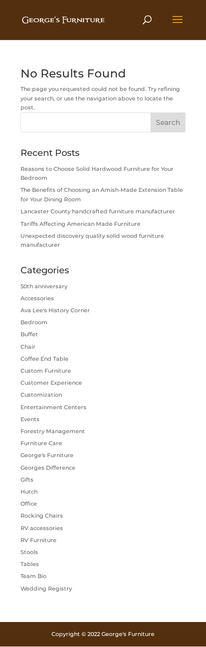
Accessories (37, 298)
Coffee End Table (44, 358)
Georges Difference (48, 467)
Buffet (29, 334)
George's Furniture (47, 455)
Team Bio (33, 576)
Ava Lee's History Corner (55, 310)
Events (30, 419)
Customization (41, 394)
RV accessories (41, 528)
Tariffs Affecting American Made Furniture (80, 223)
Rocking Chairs (41, 515)
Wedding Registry (46, 588)
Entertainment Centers (53, 407)
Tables (29, 564)
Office (28, 503)
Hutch (29, 491)
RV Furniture (38, 540)
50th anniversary (44, 286)
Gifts (27, 479)
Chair (28, 346)
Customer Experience (51, 382)
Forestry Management (52, 431)
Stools (29, 552)
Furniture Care (41, 443)
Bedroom (34, 322)
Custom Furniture (45, 370)
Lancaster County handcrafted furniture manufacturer (97, 211)
